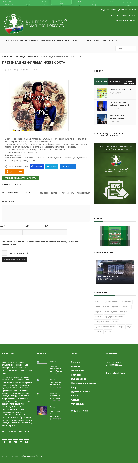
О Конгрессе (25, 40)
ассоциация (126, 302)
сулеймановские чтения (105, 327)
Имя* (2, 226)
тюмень (98, 331)
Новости (14, 40)
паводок (123, 312)
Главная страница (13, 56)
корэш (98, 312)
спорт (115, 322)
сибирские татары (102, 322)
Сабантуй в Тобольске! (120, 89)
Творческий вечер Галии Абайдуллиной (57, 371)
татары (121, 327)
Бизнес (97, 40)
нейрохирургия (110, 312)
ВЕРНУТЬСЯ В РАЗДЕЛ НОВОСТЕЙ (21, 178)
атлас (97, 307)
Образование (45, 40)
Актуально (54, 362)
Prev (102, 236)
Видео (52, 380)
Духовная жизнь (85, 40)
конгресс (126, 307)
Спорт (74, 40)
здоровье (116, 307)
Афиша (104, 40)
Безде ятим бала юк (110, 302)
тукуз (129, 327)
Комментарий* (9, 201)
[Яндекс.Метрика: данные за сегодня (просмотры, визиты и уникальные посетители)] (79, 411)
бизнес (106, 307)
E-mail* (25, 226)
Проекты (34, 40)
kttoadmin (25, 70)
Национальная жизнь (61, 40)
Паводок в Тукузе (107, 276)
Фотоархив (113, 40)
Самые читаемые (129, 82)
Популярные (101, 81)
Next (128, 236)
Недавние (115, 81)
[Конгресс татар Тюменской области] (35, 21)
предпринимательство (114, 317)
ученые (108, 331)
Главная (6, 40)
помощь (98, 317)
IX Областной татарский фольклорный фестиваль (115, 238)
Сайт (47, 226)
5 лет (97, 302)
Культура (53, 366)
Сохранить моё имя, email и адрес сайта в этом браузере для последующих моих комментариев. (41, 242)
